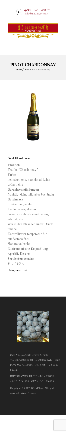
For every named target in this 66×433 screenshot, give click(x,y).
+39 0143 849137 (37, 12)
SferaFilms (37, 388)
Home (19, 70)
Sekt (27, 70)
